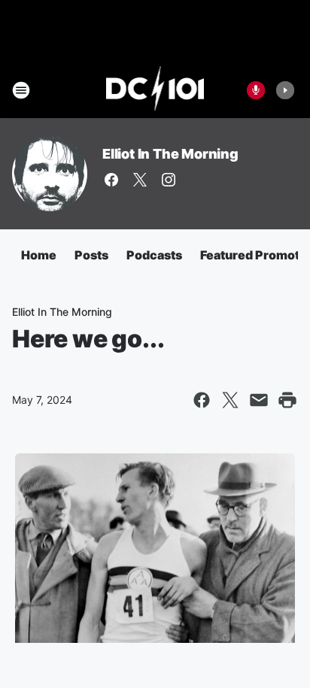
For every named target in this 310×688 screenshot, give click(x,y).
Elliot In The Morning (170, 154)
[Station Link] (155, 90)
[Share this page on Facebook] (201, 400)
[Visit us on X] (140, 180)
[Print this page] (287, 400)
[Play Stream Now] (285, 90)
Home (38, 254)
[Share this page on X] (230, 400)
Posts (91, 254)
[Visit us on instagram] (169, 180)
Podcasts (154, 254)
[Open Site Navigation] (21, 90)
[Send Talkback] (256, 90)
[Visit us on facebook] (111, 180)
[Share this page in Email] (258, 400)
